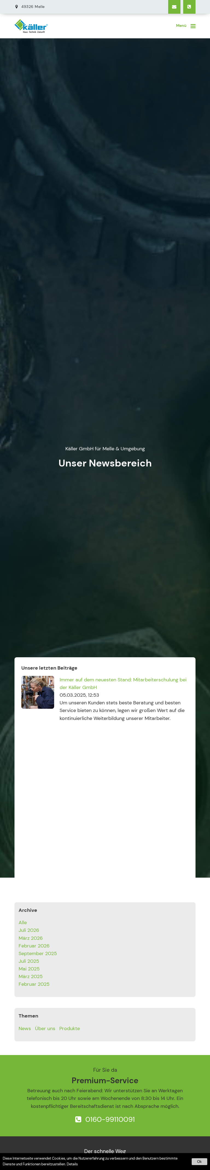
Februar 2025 (34, 984)
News (25, 1028)
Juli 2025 (29, 961)
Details (72, 1164)
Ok (199, 1162)
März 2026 (31, 938)
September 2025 (38, 953)
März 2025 (31, 976)
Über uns (45, 1028)
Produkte (69, 1028)
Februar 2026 (34, 946)
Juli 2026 (29, 930)
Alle (23, 923)
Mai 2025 (29, 969)
